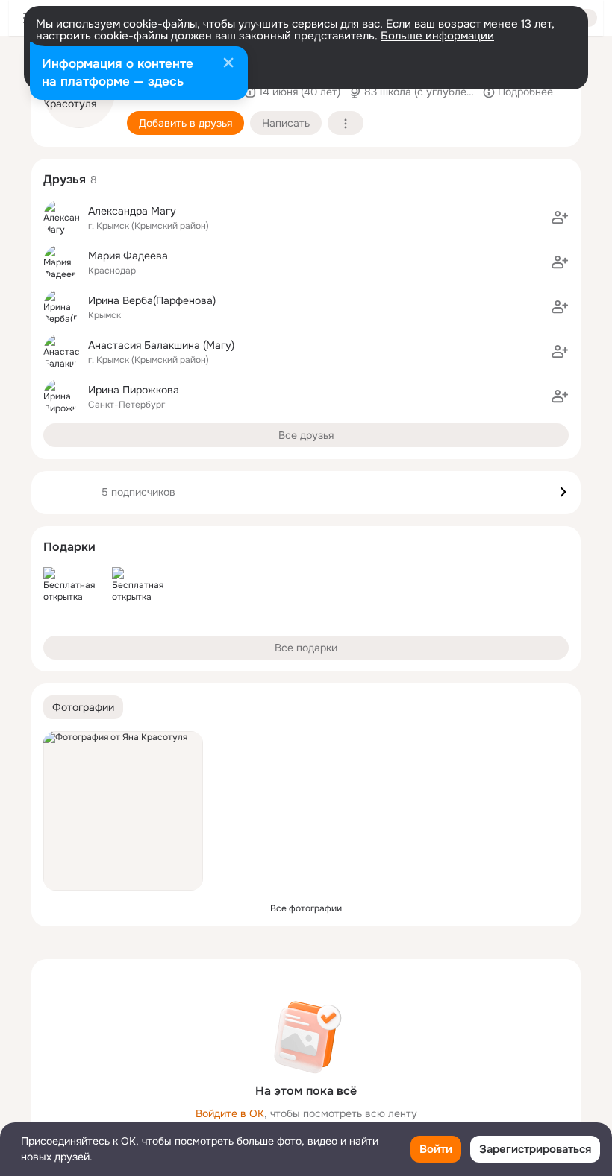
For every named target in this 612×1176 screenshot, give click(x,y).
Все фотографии (306, 908)
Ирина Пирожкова (133, 389)
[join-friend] (560, 218)
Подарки (69, 546)
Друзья (64, 179)
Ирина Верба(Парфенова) (152, 300)
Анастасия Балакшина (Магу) (161, 345)
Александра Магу (132, 211)
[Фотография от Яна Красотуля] (123, 811)
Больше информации (437, 35)
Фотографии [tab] (83, 707)
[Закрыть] (228, 64)
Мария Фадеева (128, 255)
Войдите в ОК (230, 1113)
